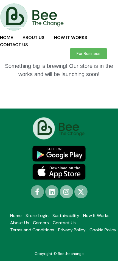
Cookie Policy (102, 230)
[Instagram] (66, 191)
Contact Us (64, 223)
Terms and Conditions (32, 230)
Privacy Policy (72, 230)
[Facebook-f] (37, 191)
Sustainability (65, 215)
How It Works (96, 215)
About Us (19, 223)
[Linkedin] (51, 191)
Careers (41, 223)
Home (16, 215)
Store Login (37, 215)
